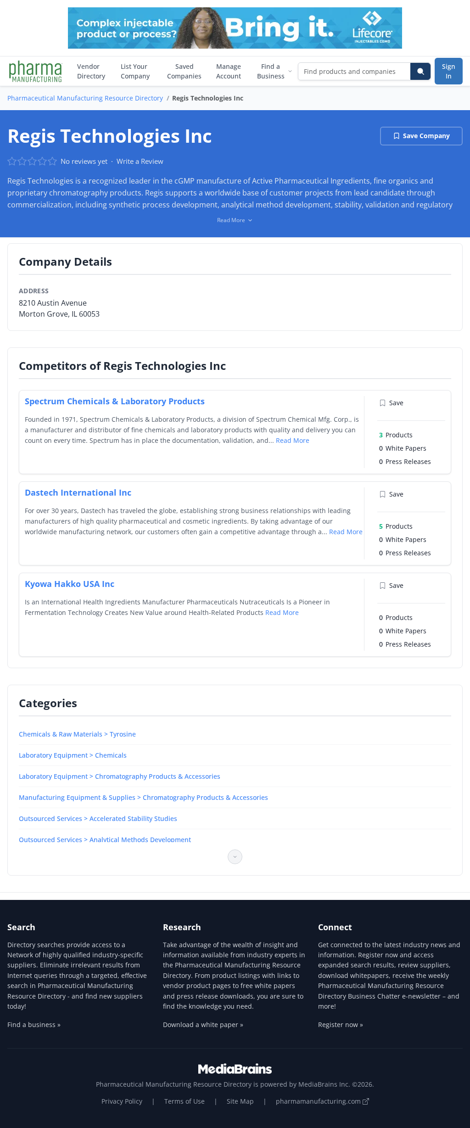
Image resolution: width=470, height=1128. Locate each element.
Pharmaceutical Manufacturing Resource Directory (85, 98)
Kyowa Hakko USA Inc (69, 583)
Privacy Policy (121, 1101)
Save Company (426, 135)
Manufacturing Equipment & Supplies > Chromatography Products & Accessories (143, 797)
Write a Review (140, 161)
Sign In (448, 71)
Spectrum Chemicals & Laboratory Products (115, 401)
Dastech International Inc (78, 492)
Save (396, 402)
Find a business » (34, 1024)
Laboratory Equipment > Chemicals (73, 755)
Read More (292, 440)
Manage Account (228, 71)
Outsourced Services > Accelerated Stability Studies (98, 818)
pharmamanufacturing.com (319, 1101)
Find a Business (271, 71)
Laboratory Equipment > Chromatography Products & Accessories (119, 776)
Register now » (340, 1024)
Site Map (240, 1101)
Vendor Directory (91, 71)
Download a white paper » (203, 1024)
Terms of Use (184, 1101)
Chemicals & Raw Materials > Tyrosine (77, 734)
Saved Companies (184, 71)
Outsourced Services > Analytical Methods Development (105, 839)
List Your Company (135, 71)
